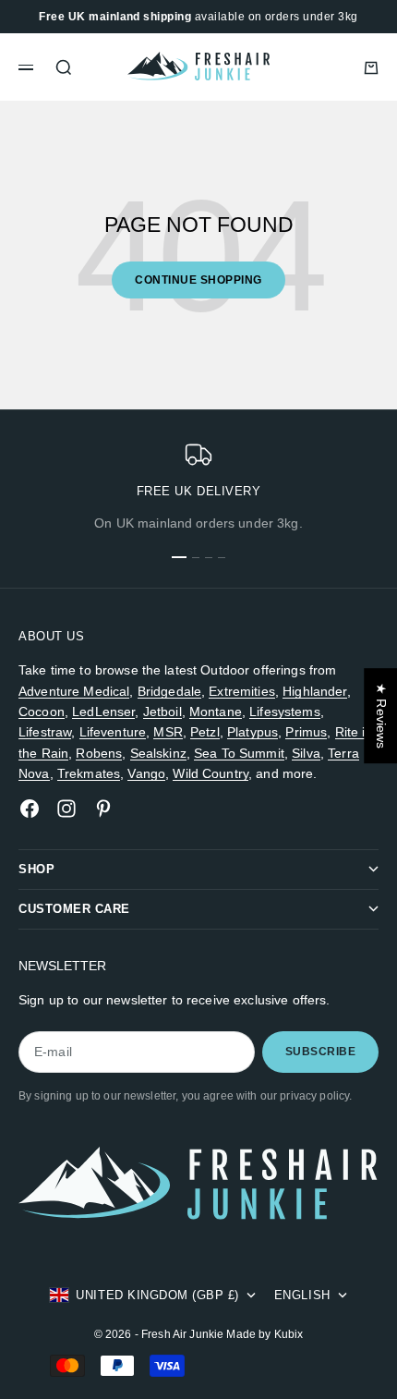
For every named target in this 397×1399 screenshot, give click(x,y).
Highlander (314, 691)
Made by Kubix (264, 1334)
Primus (306, 731)
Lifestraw (44, 731)
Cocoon (41, 711)
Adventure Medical (73, 691)
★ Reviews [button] (381, 715)
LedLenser (103, 711)
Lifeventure (113, 731)
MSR (167, 731)
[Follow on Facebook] (29, 808)
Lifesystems (284, 711)
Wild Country (210, 773)
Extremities (242, 691)
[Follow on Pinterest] (103, 808)
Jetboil (162, 711)
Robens (99, 753)
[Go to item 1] (179, 557)
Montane (215, 711)
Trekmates (88, 773)
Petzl (205, 731)
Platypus (252, 731)
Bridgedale (169, 691)
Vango (146, 773)
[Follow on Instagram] (66, 808)
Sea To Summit (239, 753)
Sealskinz (158, 753)
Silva (306, 753)
